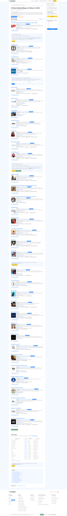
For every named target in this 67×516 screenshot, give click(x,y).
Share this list (13, 485)
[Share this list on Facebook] (13, 11)
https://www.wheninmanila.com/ (23, 46)
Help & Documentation (55, 498)
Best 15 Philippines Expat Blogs (16, 478)
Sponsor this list (20, 16)
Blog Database (20, 498)
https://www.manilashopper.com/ (24, 99)
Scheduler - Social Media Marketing (43, 504)
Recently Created (54, 501)
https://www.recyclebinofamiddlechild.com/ (25, 230)
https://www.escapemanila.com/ (23, 111)
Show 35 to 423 (15, 429)
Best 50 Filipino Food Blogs (16, 477)
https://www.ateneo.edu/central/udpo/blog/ (25, 399)
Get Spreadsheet (34, 435)
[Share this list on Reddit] (17, 11)
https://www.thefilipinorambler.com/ (24, 143)
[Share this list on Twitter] (18, 485)
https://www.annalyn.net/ (22, 241)
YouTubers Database (21, 504)
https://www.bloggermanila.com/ (24, 208)
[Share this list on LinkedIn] (16, 11)
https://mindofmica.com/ (22, 324)
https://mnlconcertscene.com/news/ (24, 419)
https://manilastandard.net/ (23, 69)
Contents (23, 9)
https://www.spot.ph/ (22, 24)
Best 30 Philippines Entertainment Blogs (18, 473)
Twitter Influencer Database (22, 509)
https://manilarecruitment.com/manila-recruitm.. (26, 345)
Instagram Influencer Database (22, 507)
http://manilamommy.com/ (23, 186)
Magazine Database (21, 501)
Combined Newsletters (41, 498)
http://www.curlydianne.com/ (23, 302)
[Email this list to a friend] (19, 11)
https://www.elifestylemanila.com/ (24, 219)
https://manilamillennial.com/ (23, 153)
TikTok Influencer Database (22, 510)
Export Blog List (18, 170)
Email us (13, 41)
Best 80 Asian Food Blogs (16, 476)
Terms (9, 504)
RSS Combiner (40, 501)
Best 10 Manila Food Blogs (16, 474)
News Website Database (21, 506)
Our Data (10, 498)
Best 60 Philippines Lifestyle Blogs (17, 475)
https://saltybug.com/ (22, 269)
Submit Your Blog (14, 16)
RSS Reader (32, 498)
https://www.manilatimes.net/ (23, 58)
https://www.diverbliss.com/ (23, 252)
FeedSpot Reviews (11, 501)
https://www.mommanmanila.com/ (24, 175)
